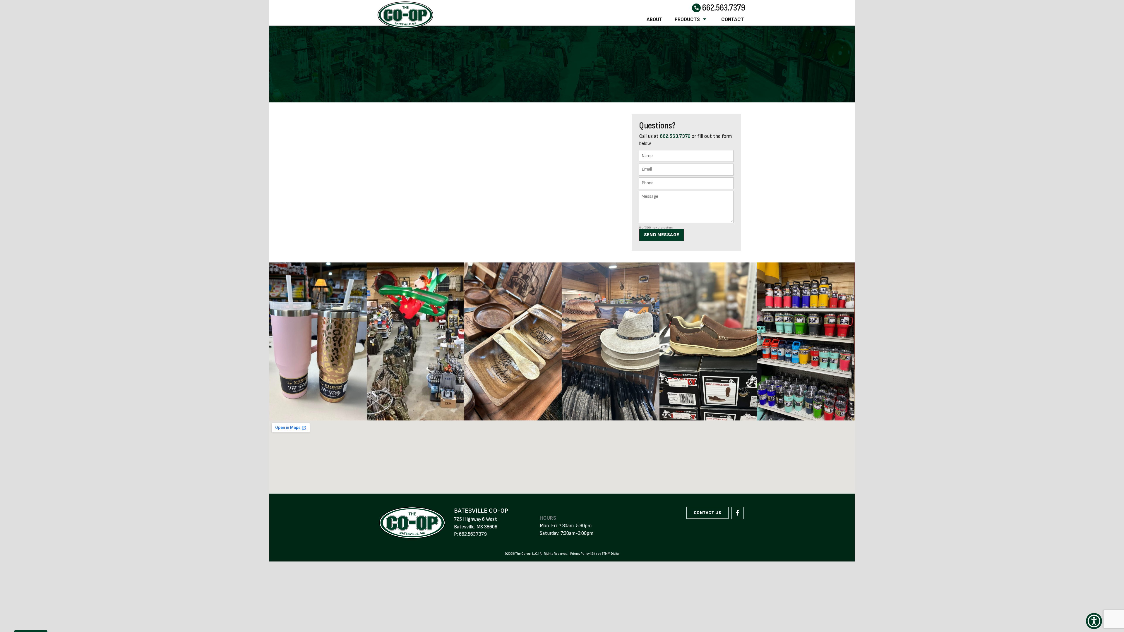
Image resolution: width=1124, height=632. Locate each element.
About (654, 19)
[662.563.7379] (696, 8)
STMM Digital (610, 554)
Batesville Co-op (481, 511)
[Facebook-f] (737, 513)
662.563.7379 (723, 7)
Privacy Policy (579, 554)
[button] (1094, 621)
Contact (732, 19)
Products (687, 19)
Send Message (661, 235)
